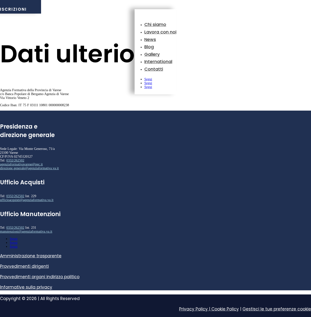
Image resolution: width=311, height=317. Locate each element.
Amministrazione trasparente (30, 256)
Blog (149, 47)
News (150, 39)
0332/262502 (15, 160)
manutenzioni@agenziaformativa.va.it (26, 231)
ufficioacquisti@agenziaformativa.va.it (26, 200)
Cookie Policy (225, 309)
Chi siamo (155, 24)
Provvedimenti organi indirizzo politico (39, 277)
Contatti (153, 69)
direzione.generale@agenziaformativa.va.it (29, 168)
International (158, 61)
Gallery (152, 54)
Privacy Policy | (195, 309)
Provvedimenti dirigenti (24, 266)
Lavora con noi (160, 32)
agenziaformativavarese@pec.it (21, 164)
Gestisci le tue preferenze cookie (276, 309)
